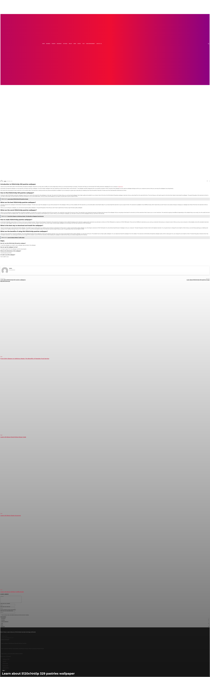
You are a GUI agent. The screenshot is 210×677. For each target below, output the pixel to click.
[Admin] (5, 270)
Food (3, 670)
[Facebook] (2, 260)
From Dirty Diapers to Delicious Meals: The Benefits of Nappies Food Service (24, 358)
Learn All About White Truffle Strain (12, 592)
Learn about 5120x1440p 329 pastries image (198, 279)
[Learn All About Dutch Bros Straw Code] (53, 398)
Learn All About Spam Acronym (10, 515)
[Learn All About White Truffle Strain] (53, 553)
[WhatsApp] (12, 260)
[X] (5, 260)
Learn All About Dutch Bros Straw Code (13, 437)
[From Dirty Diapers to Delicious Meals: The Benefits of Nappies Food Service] (53, 320)
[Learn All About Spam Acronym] (53, 477)
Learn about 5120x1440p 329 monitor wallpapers (13, 279)
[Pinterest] (8, 260)
